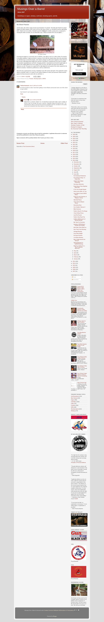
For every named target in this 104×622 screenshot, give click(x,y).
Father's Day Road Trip (79, 217)
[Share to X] (37, 76)
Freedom (73, 405)
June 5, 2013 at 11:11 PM (36, 85)
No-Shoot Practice (78, 235)
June (75, 174)
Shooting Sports (38, 78)
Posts (74, 277)
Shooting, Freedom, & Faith (77, 125)
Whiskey (73, 410)
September (77, 168)
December (76, 162)
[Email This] (34, 76)
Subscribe (79, 73)
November (76, 164)
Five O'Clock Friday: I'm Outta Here (79, 178)
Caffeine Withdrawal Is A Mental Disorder (79, 219)
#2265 (76, 498)
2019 (74, 148)
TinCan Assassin (24, 85)
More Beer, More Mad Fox (80, 227)
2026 (74, 134)
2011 (74, 263)
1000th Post (74, 300)
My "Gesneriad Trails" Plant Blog (79, 128)
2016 (74, 154)
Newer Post (20, 143)
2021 (74, 144)
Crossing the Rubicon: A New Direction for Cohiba (82, 309)
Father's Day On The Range (80, 211)
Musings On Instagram (76, 127)
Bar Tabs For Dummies (79, 222)
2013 (74, 160)
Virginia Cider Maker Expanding (78, 181)
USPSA (44, 78)
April (75, 252)
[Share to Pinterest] (40, 76)
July (75, 172)
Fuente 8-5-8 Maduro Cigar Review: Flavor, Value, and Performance (81, 289)
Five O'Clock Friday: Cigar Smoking (82, 366)
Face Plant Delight (78, 233)
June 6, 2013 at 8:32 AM (35, 99)
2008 (74, 269)
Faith (72, 403)
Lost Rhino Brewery (78, 237)
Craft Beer (73, 401)
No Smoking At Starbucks (80, 175)
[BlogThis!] (35, 76)
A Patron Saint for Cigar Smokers (81, 321)
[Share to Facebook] (38, 76)
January (76, 258)
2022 (74, 142)
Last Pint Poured (78, 215)
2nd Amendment (75, 396)
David (25, 99)
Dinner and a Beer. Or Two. (80, 191)
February (76, 256)
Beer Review (74, 398)
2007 (74, 271)
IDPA (72, 407)
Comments (75, 279)
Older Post (64, 143)
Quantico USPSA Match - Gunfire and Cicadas (80, 225)
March (75, 254)
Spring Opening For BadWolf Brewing (78, 243)
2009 (74, 267)
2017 (74, 152)
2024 (74, 138)
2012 (74, 261)
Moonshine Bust (77, 205)
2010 (74, 265)
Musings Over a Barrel (31, 8)
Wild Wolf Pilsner (78, 199)
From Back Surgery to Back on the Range (82, 345)
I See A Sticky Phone (79, 213)
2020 (74, 146)
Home (42, 143)
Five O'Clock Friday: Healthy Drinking (82, 357)
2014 (74, 158)
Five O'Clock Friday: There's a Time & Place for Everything (82, 375)
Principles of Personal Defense (78, 462)
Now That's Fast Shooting (80, 229)
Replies (24, 97)
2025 (74, 136)
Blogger (55, 616)
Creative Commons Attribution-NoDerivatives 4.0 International (59, 610)
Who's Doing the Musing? (77, 121)
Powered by (75, 78)
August (76, 170)
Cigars (72, 399)
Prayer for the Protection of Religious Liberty (80, 197)
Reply (21, 94)
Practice (31, 78)
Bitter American (77, 209)
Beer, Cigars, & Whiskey (77, 123)
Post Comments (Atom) (28, 146)
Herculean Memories (79, 184)
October (76, 166)
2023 (74, 140)
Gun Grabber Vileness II (79, 207)
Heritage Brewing (78, 231)
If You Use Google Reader (80, 189)
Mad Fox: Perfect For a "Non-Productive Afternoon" (79, 247)
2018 (74, 150)
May (75, 250)
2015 (74, 156)
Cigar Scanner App (81, 382)
